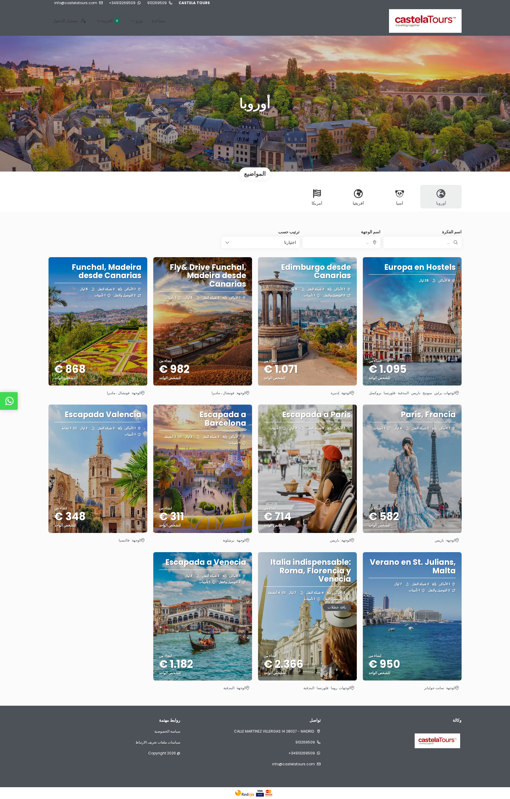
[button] (260, 242)
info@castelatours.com (75, 3)
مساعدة (158, 21)
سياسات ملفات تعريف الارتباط (157, 742)
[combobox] (342, 242)
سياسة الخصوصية (167, 731)
